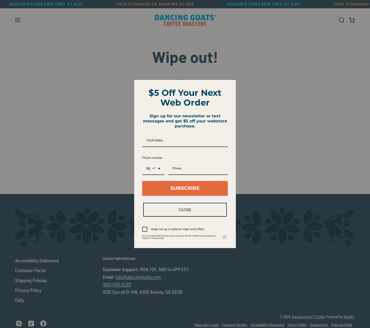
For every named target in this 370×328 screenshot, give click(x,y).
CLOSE (185, 210)
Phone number (152, 158)
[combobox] (153, 169)
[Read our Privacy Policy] (225, 237)
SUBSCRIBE (185, 188)
